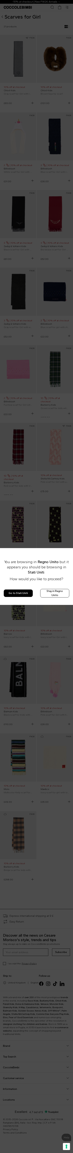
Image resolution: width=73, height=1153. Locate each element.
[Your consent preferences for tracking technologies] (66, 1146)
